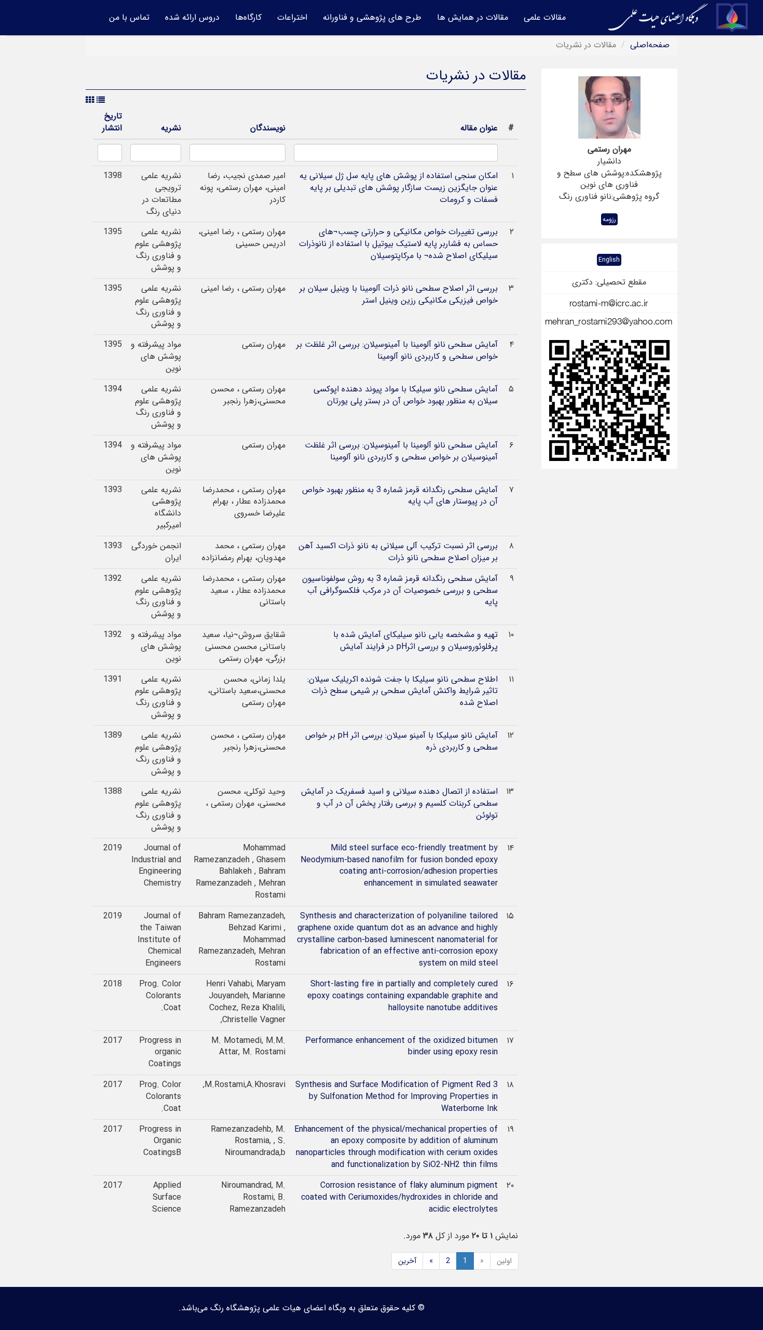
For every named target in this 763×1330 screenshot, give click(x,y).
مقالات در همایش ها (472, 17)
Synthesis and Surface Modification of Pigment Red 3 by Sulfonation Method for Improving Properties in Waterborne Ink (396, 1096)
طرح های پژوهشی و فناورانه (372, 17)
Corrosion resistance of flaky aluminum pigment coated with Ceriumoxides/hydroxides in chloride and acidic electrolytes (399, 1197)
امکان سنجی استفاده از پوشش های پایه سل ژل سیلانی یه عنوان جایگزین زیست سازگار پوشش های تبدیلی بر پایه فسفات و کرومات (398, 187)
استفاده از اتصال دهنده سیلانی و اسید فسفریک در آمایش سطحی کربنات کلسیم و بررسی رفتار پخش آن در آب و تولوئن (399, 803)
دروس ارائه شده (192, 17)
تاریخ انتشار (112, 122)
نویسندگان (267, 127)
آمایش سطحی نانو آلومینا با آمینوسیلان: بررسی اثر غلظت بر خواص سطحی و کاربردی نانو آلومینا (397, 350)
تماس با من (129, 17)
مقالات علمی (545, 17)
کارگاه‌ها (248, 17)
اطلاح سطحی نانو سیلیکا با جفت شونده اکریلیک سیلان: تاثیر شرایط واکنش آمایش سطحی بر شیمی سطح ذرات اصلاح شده (402, 691)
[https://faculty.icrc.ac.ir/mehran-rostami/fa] (609, 400)
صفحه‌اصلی (650, 44)
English (609, 260)
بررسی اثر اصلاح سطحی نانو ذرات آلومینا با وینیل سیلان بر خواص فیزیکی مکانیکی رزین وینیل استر (398, 294)
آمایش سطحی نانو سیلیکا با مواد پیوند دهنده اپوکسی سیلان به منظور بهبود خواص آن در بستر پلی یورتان (406, 395)
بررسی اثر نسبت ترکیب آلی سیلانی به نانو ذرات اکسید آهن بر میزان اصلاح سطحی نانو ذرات (398, 551)
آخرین (407, 1261)
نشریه (171, 127)
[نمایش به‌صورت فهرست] (101, 100)
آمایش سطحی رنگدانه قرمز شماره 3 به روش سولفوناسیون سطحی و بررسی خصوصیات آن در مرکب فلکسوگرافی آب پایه (400, 590)
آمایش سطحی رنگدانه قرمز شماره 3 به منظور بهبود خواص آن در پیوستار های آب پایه (400, 495)
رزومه (609, 219)
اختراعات (292, 17)
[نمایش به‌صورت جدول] (90, 100)
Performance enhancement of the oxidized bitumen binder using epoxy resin (401, 1046)
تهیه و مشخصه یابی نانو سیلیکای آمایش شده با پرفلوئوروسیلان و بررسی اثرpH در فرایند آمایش (415, 640)
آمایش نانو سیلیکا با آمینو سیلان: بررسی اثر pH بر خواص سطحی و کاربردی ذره (401, 741)
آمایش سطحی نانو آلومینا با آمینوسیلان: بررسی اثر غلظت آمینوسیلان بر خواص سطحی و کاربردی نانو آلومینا (401, 451)
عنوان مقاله (479, 127)
